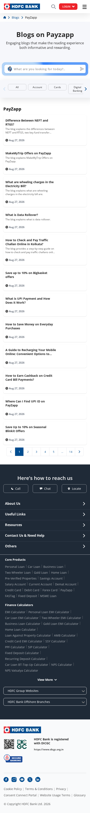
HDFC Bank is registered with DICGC (51, 741)
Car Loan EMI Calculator (22, 618)
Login (66, 6)
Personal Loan (15, 567)
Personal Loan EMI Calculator (48, 612)
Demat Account (65, 584)
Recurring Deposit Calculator (25, 659)
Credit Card (13, 590)
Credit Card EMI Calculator (23, 641)
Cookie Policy (13, 789)
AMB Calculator (65, 635)
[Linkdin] (38, 779)
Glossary (80, 795)
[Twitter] (30, 779)
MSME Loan (48, 596)
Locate (76, 489)
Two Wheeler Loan (18, 573)
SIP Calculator (37, 647)
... (62, 452)
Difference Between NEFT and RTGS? (26, 122)
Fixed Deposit (27, 596)
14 (70, 452)
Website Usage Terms (55, 795)
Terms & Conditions (39, 789)
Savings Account (51, 578)
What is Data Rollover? (21, 215)
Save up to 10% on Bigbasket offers (26, 275)
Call (18, 489)
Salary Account (15, 584)
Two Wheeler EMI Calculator (61, 618)
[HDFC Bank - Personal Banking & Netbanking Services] (22, 730)
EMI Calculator (15, 612)
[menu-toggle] (84, 7)
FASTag (10, 596)
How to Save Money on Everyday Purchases (29, 326)
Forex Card (50, 590)
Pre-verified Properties (21, 578)
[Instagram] (14, 779)
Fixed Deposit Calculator (22, 653)
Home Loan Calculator (20, 630)
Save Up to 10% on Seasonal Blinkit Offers (25, 429)
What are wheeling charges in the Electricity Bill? (29, 184)
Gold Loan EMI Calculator (60, 624)
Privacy (61, 789)
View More (45, 680)
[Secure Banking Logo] (13, 758)
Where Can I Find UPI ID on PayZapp (25, 403)
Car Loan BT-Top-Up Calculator (26, 665)
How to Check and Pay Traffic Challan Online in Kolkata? (26, 242)
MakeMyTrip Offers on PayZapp (28, 153)
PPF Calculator (15, 647)
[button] (85, 89)
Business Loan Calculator (22, 624)
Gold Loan (41, 573)
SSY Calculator (55, 641)
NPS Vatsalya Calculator (21, 670)
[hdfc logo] (22, 6)
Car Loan (34, 567)
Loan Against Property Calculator (28, 635)
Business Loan (53, 567)
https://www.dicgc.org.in (49, 749)
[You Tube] (22, 779)
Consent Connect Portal (20, 795)
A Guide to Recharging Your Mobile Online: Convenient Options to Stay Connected (30, 352)
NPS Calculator (61, 665)
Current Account (40, 584)
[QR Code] (9, 744)
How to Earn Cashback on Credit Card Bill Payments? (28, 378)
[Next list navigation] (79, 452)
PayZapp (66, 590)
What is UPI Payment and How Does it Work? (27, 300)
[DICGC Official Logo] (22, 744)
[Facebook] (6, 779)
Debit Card (31, 590)
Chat (47, 489)
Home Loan (59, 573)
